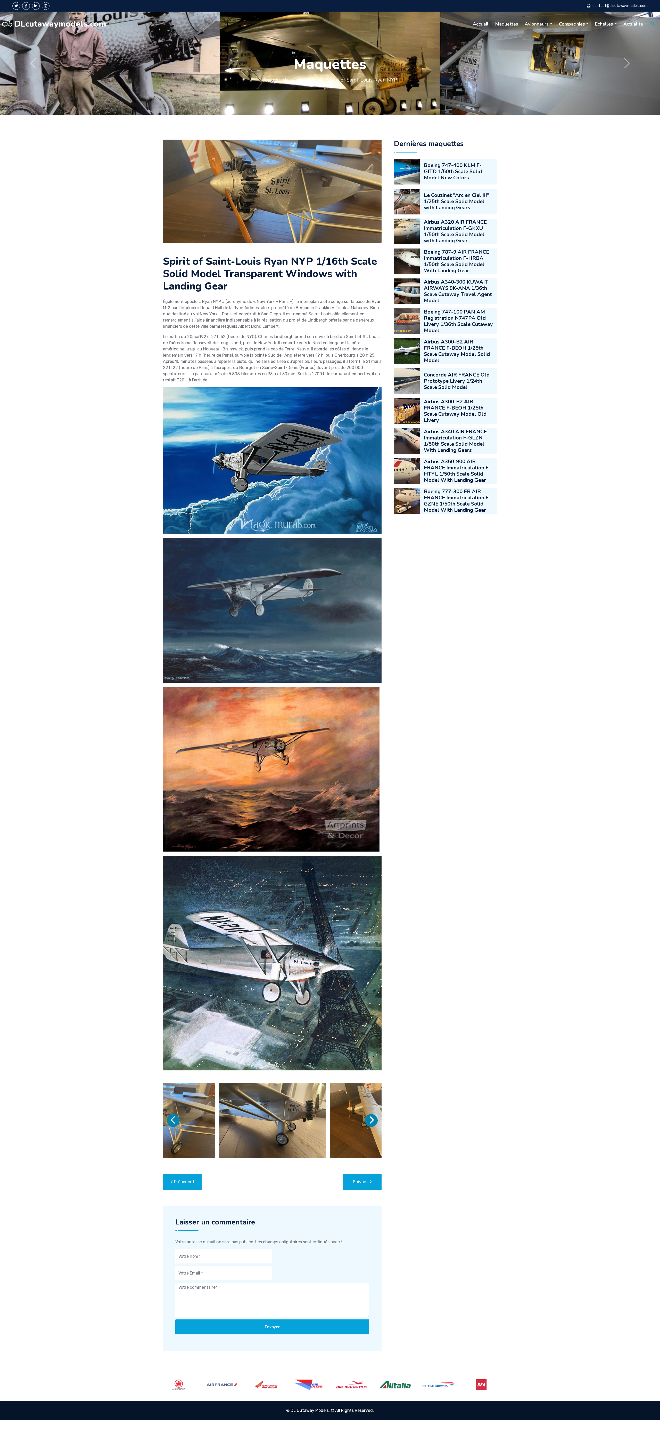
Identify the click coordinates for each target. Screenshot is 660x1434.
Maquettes (506, 24)
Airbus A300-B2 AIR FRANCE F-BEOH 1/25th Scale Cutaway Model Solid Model (457, 351)
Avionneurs (537, 24)
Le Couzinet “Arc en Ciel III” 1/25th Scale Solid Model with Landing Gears (456, 201)
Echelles (604, 24)
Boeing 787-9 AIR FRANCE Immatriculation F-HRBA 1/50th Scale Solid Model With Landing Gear (456, 261)
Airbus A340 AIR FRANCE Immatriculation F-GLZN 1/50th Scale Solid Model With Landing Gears (455, 441)
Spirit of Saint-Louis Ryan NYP (362, 79)
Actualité (633, 24)
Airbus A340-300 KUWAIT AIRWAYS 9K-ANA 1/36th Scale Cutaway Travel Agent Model (458, 291)
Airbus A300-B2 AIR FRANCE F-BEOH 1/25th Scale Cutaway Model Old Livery (455, 411)
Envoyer (272, 1327)
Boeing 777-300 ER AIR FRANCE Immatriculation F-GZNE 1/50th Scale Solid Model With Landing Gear (457, 501)
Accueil (481, 24)
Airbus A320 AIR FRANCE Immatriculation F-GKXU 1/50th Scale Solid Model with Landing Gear (455, 231)
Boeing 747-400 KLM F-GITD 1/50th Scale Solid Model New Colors (453, 171)
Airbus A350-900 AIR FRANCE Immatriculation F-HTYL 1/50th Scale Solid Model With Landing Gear (457, 471)
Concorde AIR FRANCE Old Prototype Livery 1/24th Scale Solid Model (457, 381)
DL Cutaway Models (310, 1410)
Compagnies (572, 24)
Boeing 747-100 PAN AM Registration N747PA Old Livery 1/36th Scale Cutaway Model (458, 321)
